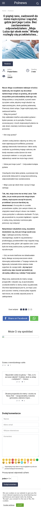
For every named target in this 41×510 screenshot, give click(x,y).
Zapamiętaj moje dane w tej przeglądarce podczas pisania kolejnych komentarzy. (21, 467)
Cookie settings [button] (8, 505)
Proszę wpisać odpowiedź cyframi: (15, 473)
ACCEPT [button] (19, 505)
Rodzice (7, 64)
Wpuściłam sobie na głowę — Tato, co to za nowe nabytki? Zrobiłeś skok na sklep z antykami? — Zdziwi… (20, 377)
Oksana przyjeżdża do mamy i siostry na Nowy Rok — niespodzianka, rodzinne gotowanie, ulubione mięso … (20, 396)
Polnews (20, 3)
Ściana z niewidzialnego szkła (13, 362)
